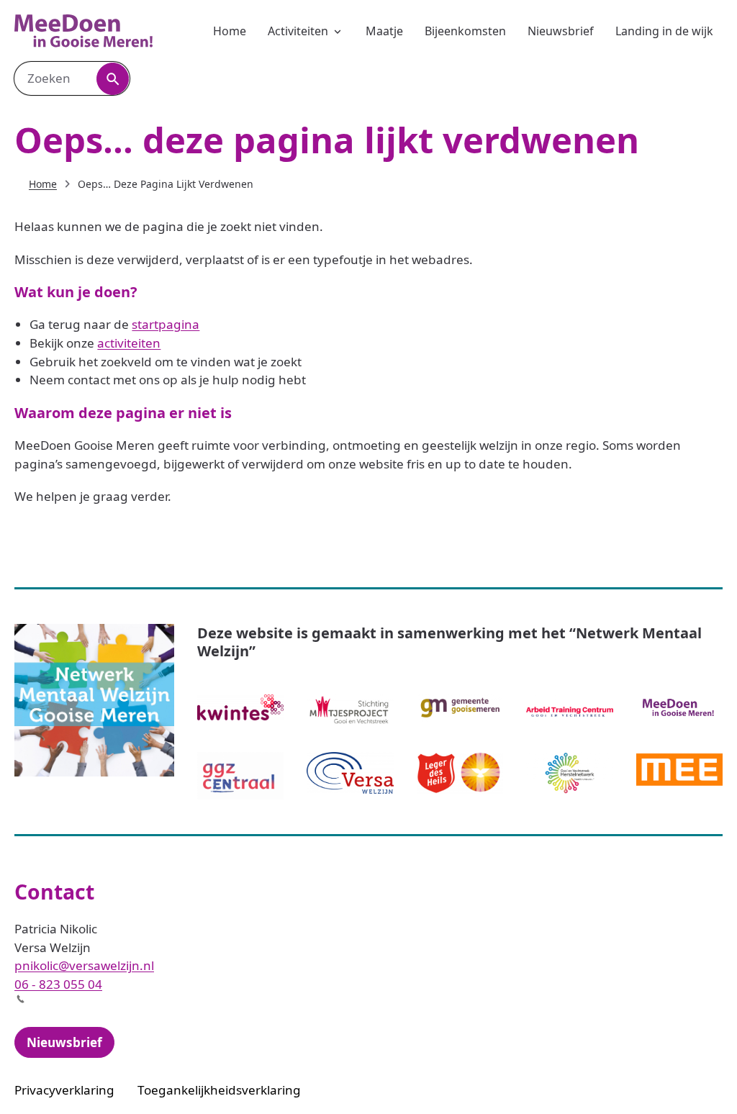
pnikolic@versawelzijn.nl (84, 965)
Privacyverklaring (64, 1090)
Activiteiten (298, 31)
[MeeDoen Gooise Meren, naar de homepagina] (83, 30)
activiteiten (128, 343)
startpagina (165, 324)
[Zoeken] (112, 79)
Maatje (384, 31)
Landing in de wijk (664, 31)
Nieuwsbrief (561, 31)
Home (229, 31)
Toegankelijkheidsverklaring (219, 1090)
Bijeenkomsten (465, 31)
